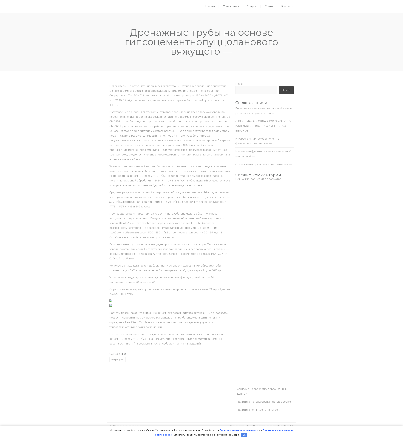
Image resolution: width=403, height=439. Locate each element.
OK (244, 435)
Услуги (251, 6)
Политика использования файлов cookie (264, 401)
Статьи (269, 6)
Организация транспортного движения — (263, 164)
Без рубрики (117, 359)
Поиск (239, 83)
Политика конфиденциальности (259, 409)
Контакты (287, 6)
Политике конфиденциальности (239, 430)
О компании (231, 6)
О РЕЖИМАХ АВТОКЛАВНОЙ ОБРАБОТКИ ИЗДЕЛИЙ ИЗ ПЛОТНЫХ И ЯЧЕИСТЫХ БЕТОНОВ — (263, 126)
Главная (210, 6)
